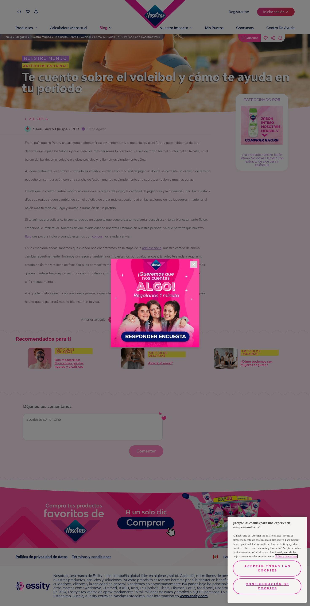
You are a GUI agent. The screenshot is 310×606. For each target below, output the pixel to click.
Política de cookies (286, 556)
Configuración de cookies (267, 586)
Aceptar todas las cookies (267, 568)
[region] (267, 560)
